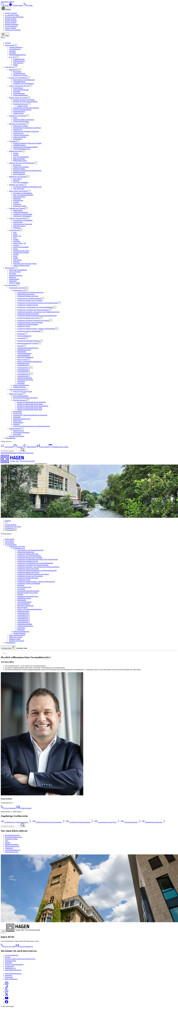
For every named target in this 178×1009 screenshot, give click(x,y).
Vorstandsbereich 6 (23, 376)
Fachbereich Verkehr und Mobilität (28, 331)
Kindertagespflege (19, 111)
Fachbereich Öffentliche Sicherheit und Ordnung (33, 320)
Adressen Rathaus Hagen (21, 265)
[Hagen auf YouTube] (6, 999)
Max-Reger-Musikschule (25, 357)
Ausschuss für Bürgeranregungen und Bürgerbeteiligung (31, 426)
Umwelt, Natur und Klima (17, 218)
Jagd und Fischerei (19, 226)
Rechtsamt (20, 334)
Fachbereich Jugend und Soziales (28, 314)
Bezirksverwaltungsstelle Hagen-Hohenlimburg (32, 406)
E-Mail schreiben (25, 808)
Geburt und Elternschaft (21, 90)
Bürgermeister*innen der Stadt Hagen (25, 398)
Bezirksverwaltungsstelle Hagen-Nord (29, 409)
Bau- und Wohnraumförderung (23, 195)
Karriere (7, 957)
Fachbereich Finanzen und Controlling (29, 300)
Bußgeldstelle (21, 351)
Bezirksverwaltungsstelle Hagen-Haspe (30, 404)
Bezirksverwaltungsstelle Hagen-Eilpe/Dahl (31, 402)
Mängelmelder (18, 210)
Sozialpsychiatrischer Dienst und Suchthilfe (27, 143)
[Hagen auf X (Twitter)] (6, 995)
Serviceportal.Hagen (11, 955)
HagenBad (8, 963)
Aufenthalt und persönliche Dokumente (26, 131)
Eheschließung (18, 88)
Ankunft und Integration (21, 135)
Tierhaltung (17, 228)
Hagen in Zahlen (14, 283)
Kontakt (7, 842)
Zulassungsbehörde (23, 355)
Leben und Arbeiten (19, 137)
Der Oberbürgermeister (20, 396)
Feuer (15, 238)
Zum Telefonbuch (10, 808)
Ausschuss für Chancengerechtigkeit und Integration (30, 415)
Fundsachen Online (11, 839)
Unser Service (9, 67)
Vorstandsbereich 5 (23, 374)
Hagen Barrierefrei (19, 174)
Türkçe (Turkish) (10, 28)
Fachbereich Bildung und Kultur (27, 296)
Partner (15, 65)
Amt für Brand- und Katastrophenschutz (30, 292)
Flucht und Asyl (18, 133)
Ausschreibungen (14, 49)
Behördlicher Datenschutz (25, 294)
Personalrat (21, 383)
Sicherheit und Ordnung (17, 208)
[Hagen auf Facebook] (6, 1003)
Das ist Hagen (9, 268)
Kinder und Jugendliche (21, 167)
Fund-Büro (16, 241)
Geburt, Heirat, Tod (19, 243)
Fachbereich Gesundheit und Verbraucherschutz (32, 310)
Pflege (15, 118)
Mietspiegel (17, 198)
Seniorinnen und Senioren (17, 116)
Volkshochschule (10, 961)
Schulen (15, 153)
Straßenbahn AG (10, 968)
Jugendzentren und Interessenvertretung (26, 108)
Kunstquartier (9, 966)
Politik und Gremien (15, 394)
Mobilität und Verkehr (16, 185)
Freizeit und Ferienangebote (22, 110)
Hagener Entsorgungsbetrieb (14, 964)
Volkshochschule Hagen (25, 380)
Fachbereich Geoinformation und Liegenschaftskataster (35, 307)
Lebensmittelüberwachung (21, 149)
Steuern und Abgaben (20, 75)
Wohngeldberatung (19, 81)
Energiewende (18, 222)
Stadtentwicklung (14, 428)
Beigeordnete (17, 411)
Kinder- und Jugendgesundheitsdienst (29, 361)
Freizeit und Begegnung (21, 121)
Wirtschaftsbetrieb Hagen (13, 970)
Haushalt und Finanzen (16, 436)
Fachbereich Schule (23, 326)
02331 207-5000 (10, 946)
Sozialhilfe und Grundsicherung (23, 83)
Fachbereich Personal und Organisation (30, 322)
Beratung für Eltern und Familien (24, 100)
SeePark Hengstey (19, 61)
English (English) (10, 19)
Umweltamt (21, 338)
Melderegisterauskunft (12, 846)
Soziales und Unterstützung (18, 78)
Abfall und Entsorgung (20, 212)
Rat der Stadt (17, 413)
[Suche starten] (22, 450)
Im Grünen (12, 273)
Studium (16, 155)
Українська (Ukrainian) (13, 30)
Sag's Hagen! (17, 179)
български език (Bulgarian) (14, 17)
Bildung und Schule (15, 151)
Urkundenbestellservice (12, 850)
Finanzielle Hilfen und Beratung (23, 119)
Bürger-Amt (17, 236)
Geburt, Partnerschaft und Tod (19, 86)
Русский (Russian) (11, 26)
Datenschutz (29, 453)
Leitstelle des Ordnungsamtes (22, 214)
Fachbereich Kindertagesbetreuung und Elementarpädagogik (37, 315)
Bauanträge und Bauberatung (22, 193)
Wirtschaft (12, 277)
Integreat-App (17, 129)
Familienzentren (18, 113)
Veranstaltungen (10, 438)
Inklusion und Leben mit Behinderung (21, 163)
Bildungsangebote (19, 159)
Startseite (8, 43)
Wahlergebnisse (18, 422)
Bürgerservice (13, 69)
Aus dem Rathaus (10, 285)
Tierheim (20, 346)
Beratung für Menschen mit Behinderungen (27, 170)
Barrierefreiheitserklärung (9, 453)
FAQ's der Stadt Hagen (20, 182)
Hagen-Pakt (17, 434)
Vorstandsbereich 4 (23, 371)
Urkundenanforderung (20, 95)
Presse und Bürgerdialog (17, 389)
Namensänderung (19, 93)
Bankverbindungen (11, 979)
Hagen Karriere (22, 359)
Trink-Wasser (17, 260)
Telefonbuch (9, 848)
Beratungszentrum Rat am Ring (27, 343)
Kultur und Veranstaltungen (18, 270)
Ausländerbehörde (19, 73)
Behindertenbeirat (19, 172)
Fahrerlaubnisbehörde (24, 353)
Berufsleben (17, 165)
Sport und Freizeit (15, 272)
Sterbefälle (16, 91)
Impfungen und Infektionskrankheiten (25, 147)
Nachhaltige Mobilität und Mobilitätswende (27, 187)
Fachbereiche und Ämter (17, 288)
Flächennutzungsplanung (21, 432)
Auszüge (16, 202)
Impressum (21, 453)
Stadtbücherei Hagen (24, 350)
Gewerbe (16, 245)
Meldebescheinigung (11, 844)
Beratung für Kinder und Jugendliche (25, 101)
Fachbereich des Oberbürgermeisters (29, 298)
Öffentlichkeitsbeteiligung (17, 55)
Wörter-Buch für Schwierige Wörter (25, 263)
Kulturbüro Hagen (23, 363)
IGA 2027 (12, 57)
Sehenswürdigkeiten (15, 275)
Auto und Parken (18, 188)
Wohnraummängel (19, 197)
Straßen (15, 258)
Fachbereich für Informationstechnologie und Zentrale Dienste (37, 303)
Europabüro (21, 381)
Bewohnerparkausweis (12, 835)
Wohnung (16, 262)
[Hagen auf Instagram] (6, 984)
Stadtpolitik (17, 417)
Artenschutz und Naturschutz (22, 224)
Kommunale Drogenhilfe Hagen (27, 348)
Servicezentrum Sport (24, 336)
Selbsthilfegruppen (19, 145)
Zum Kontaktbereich (26, 946)
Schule (15, 249)
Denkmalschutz (18, 200)
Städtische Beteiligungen (21, 385)
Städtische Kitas (22, 106)
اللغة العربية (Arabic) (12, 15)
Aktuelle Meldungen (15, 47)
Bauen (15, 234)
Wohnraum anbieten (19, 206)
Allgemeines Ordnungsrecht (22, 216)
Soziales (16, 254)
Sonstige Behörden (19, 387)
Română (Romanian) (12, 24)
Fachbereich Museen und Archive (28, 318)
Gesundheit (12, 141)
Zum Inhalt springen (7, 2)
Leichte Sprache (14, 230)
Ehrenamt (16, 180)
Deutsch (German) (11, 13)
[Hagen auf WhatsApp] (6, 992)
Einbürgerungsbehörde (24, 378)
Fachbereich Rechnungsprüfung (27, 324)
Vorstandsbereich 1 (23, 365)
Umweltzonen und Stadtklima (23, 220)
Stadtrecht (16, 424)
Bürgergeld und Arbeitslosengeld (24, 80)
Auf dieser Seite (7, 648)
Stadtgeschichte (14, 279)
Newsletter (12, 53)
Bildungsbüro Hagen (20, 160)
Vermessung (17, 204)
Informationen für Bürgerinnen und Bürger (27, 128)
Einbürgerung (17, 139)
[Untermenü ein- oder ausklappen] (15, 45)
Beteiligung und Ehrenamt (17, 176)
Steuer (15, 256)
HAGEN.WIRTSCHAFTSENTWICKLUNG (20, 959)
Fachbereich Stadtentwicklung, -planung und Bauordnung (36, 328)
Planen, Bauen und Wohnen (18, 191)
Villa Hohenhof (18, 63)
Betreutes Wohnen (19, 169)
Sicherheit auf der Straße (21, 251)
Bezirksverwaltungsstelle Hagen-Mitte (29, 408)
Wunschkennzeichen (11, 852)
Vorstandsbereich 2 (23, 368)
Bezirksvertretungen (19, 400)
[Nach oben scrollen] (3, 931)
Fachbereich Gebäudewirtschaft (27, 305)
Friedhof (16, 239)
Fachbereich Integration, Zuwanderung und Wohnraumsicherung (38, 312)
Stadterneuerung (18, 430)
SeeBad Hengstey (19, 59)
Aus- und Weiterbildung (21, 157)
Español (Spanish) (11, 20)
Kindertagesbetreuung (20, 104)
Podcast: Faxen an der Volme (22, 391)
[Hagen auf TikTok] (6, 988)
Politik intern (17, 421)
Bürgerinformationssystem (21, 419)
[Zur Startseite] (18, 463)
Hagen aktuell (9, 45)
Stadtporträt (13, 281)
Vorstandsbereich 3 (23, 370)
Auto (14, 232)
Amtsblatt (12, 51)
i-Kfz (6, 841)
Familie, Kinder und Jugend (18, 97)
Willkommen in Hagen (20, 126)
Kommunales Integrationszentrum (28, 341)
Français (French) (10, 22)
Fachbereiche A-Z (19, 290)
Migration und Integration (17, 124)
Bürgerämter (17, 72)
